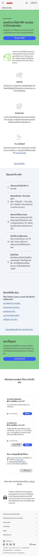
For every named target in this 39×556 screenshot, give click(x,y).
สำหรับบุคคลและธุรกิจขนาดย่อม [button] (11, 514)
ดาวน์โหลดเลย (26, 470)
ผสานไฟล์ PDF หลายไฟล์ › (12, 303)
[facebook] (4, 544)
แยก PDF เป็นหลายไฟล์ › (11, 315)
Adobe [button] (5, 531)
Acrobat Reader (20, 153)
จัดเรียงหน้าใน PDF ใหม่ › (11, 307)
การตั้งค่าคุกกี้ (17, 550)
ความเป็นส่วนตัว (25, 547)
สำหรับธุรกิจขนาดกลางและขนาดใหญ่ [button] (13, 518)
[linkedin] (14, 544)
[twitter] (11, 544)
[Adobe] (9, 3)
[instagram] (7, 544)
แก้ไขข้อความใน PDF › (10, 319)
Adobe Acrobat (7, 8)
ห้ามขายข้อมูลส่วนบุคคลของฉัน (10, 552)
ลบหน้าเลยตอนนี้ (19, 359)
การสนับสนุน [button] (6, 526)
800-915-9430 (13, 461)
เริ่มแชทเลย (20, 460)
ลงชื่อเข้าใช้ (34, 3)
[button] (26, 2)
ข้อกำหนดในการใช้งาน (8, 550)
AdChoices (22, 552)
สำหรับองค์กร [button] (6, 522)
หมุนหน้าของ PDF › (9, 311)
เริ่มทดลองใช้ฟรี (19, 38)
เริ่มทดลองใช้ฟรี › (19, 164)
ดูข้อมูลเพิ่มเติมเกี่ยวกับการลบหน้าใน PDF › (19, 330)
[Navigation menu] (3, 3)
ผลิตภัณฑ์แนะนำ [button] (7, 535)
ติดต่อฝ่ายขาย (22, 461)
